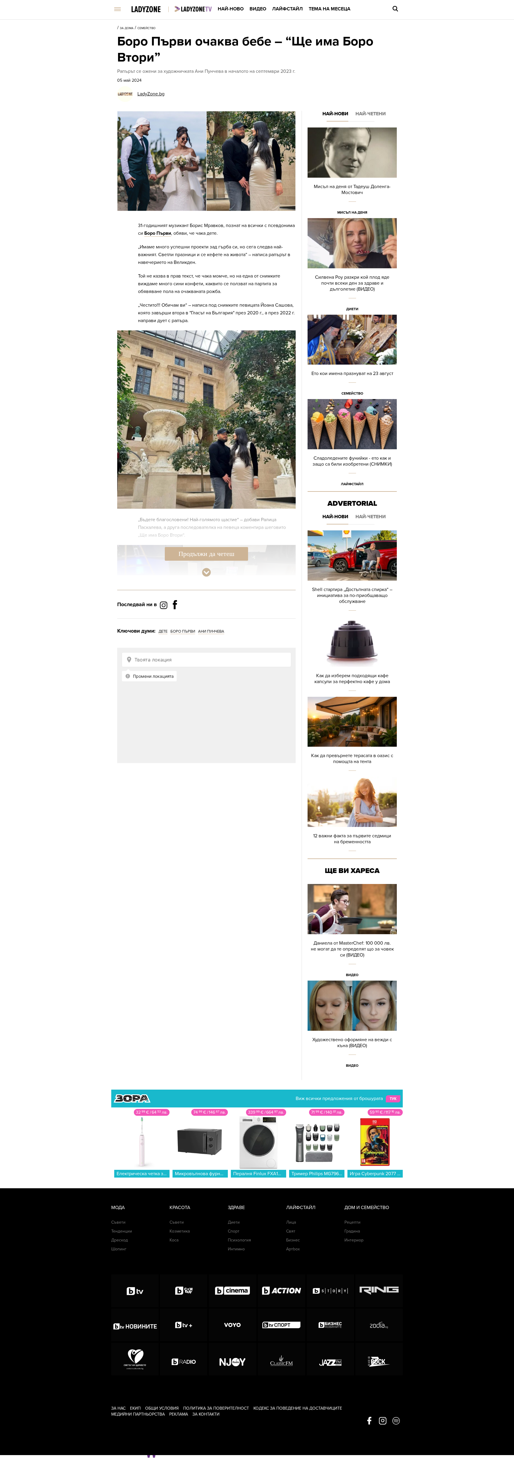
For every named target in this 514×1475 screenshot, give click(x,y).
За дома (127, 28)
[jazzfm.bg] (330, 1359)
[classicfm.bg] (281, 1359)
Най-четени (370, 114)
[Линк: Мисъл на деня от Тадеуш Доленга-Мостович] (352, 172)
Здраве (236, 1208)
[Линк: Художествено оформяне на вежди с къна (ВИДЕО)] (352, 1026)
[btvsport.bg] (281, 1325)
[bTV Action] (281, 1290)
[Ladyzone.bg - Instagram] (164, 605)
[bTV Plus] (183, 1325)
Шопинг (118, 1249)
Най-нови (335, 114)
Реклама (178, 1414)
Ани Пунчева (211, 631)
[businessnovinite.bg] (330, 1325)
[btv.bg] (135, 1290)
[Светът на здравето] (135, 1359)
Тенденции (121, 1231)
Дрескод (119, 1240)
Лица (291, 1222)
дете (163, 631)
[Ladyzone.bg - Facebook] (175, 618)
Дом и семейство (366, 1208)
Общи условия (162, 1408)
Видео (258, 9)
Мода (118, 1208)
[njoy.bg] (232, 1359)
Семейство (146, 28)
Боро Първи (157, 233)
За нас (118, 1408)
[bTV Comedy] (183, 1290)
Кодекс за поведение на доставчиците (297, 1408)
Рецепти (352, 1222)
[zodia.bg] (379, 1325)
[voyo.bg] (232, 1325)
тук (393, 1098)
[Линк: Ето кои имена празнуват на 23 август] (352, 357)
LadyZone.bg (150, 94)
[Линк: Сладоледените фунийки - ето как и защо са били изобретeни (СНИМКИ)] (352, 444)
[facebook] (369, 1421)
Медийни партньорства (138, 1414)
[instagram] (382, 1421)
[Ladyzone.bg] (152, 9)
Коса (174, 1240)
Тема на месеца (329, 9)
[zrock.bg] (379, 1359)
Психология (239, 1240)
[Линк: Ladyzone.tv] (193, 9)
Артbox (293, 1249)
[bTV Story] (330, 1290)
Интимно (236, 1249)
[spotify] (396, 1421)
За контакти (206, 1414)
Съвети (118, 1222)
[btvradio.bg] (183, 1359)
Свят (290, 1231)
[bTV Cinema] (232, 1290)
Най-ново (231, 9)
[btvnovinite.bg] (135, 1325)
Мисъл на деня (352, 212)
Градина (352, 1231)
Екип (135, 1408)
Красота (180, 1208)
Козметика (180, 1231)
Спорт (233, 1231)
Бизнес (293, 1240)
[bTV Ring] (379, 1290)
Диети (352, 309)
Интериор (353, 1240)
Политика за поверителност (216, 1408)
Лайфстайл (287, 9)
